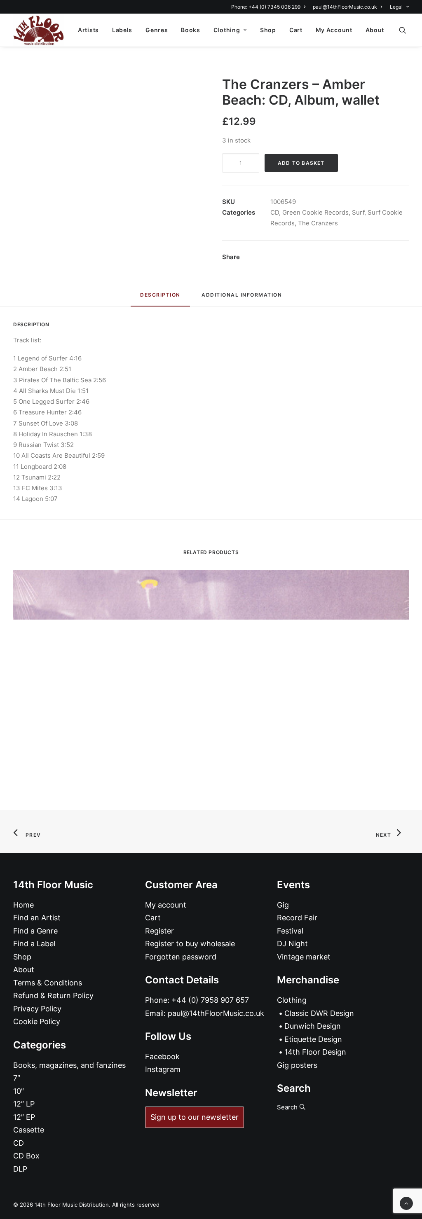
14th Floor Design (315, 1052)
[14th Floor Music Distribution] (38, 30)
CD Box (26, 1155)
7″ (16, 1078)
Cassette (28, 1129)
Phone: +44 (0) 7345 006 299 (265, 7)
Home (23, 905)
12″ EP (24, 1117)
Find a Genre (35, 931)
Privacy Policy (37, 1008)
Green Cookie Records (315, 212)
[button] (406, 30)
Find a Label (34, 943)
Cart (295, 29)
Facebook (162, 1056)
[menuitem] (269, 7)
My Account (334, 29)
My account (165, 905)
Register (159, 931)
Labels (122, 29)
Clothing (226, 29)
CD (274, 212)
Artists (88, 29)
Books (190, 29)
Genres (156, 29)
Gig (283, 905)
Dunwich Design (312, 1026)
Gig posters (297, 1065)
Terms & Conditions (47, 982)
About (375, 29)
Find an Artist (37, 917)
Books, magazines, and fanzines (69, 1065)
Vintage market (304, 956)
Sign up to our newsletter (194, 1117)
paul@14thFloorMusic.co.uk (345, 7)
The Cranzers (318, 223)
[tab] (241, 298)
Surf (358, 212)
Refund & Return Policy (53, 995)
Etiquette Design (313, 1039)
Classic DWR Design (319, 1013)
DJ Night (292, 943)
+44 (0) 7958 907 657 (210, 1000)
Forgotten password (180, 956)
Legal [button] (396, 7)
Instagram (163, 1069)
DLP (20, 1169)
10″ (18, 1091)
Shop (268, 29)
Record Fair (297, 917)
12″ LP (24, 1104)
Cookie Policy (36, 1021)
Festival (290, 931)
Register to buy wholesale (190, 943)
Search (288, 1107)
